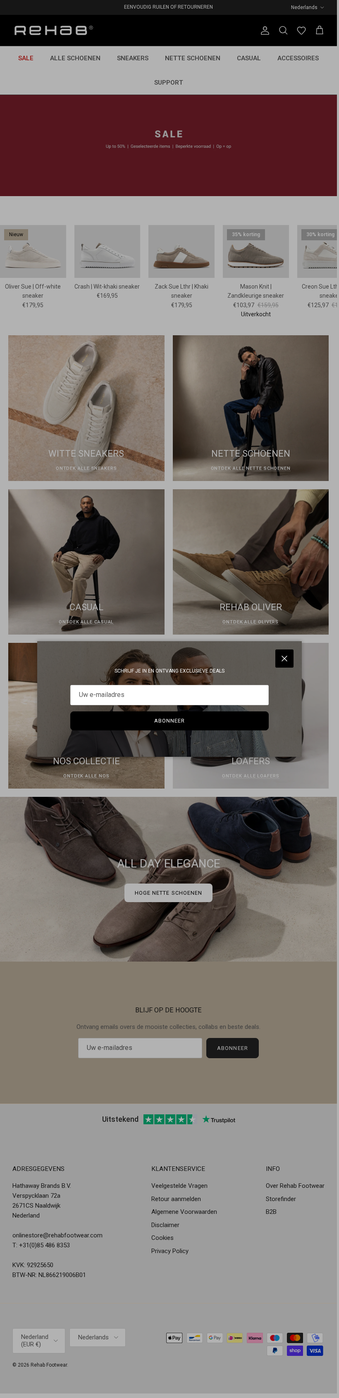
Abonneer (169, 721)
